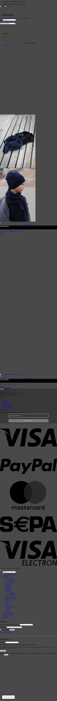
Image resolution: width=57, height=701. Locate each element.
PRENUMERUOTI (28, 420)
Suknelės (8, 589)
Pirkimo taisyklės (7, 406)
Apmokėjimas (6, 404)
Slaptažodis (3, 627)
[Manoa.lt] (5, 6)
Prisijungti (12, 629)
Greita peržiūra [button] (4, 226)
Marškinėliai (9, 586)
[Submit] (3, 21)
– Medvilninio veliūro (13, 579)
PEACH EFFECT (7, 575)
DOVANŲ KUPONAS (8, 614)
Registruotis (3, 650)
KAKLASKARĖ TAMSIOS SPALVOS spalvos (11, 231)
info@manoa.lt (8, 391)
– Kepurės (10, 592)
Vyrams (4, 604)
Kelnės (7, 601)
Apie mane (5, 400)
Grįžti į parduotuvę (7, 45)
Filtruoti (2, 389)
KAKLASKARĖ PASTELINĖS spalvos (9, 384)
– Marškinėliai (9, 607)
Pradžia (2, 18)
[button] (2, 20)
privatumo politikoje (14, 648)
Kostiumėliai (9, 587)
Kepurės (8, 603)
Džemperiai (8, 583)
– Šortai (7, 609)
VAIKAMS (13, 18)
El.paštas (2, 642)
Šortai (7, 602)
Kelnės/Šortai (9, 584)
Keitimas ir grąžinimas (8, 405)
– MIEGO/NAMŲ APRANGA (12, 606)
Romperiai (8, 588)
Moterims (5, 596)
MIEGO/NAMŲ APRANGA (12, 597)
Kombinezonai (9, 578)
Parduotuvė (7, 18)
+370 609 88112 (13, 390)
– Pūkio (10, 581)
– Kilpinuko (11, 582)
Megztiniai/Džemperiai (11, 598)
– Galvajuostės (12, 593)
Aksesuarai (19, 18)
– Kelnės (8, 611)
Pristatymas (6, 402)
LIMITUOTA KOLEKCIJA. (9, 613)
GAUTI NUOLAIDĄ (8, 697)
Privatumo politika (7, 407)
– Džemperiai (9, 608)
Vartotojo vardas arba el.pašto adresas (10, 624)
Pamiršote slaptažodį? (5, 632)
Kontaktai (5, 401)
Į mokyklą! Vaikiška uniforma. (10, 574)
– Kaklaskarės (11, 594)
